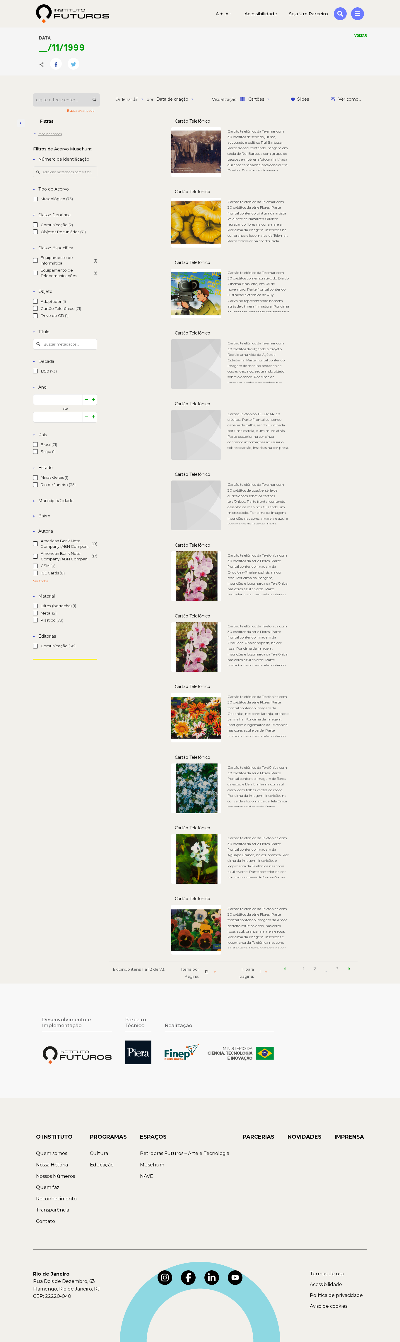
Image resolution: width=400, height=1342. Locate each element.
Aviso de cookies (328, 1306)
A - (228, 14)
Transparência (52, 1210)
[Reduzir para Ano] (86, 399)
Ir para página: (247, 973)
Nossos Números (55, 1176)
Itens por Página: (190, 973)
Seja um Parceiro (308, 13)
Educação (102, 1165)
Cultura (99, 1153)
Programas (108, 1137)
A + (219, 14)
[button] (285, 970)
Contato (45, 1221)
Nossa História (52, 1165)
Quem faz (47, 1187)
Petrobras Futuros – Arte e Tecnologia (184, 1153)
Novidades (305, 1137)
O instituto (54, 1137)
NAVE (146, 1176)
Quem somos (51, 1153)
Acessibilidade (326, 1284)
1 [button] (304, 969)
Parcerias (258, 1137)
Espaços (153, 1137)
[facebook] (188, 1277)
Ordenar (123, 99)
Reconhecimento (56, 1199)
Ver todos (40, 581)
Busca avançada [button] (81, 110)
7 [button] (337, 969)
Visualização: (225, 99)
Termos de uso (327, 1273)
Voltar (360, 35)
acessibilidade (261, 13)
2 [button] (315, 969)
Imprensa (349, 1137)
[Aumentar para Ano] (93, 399)
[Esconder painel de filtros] (21, 123)
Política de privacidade (336, 1295)
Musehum (152, 1165)
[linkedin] (211, 1277)
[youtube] (235, 1277)
